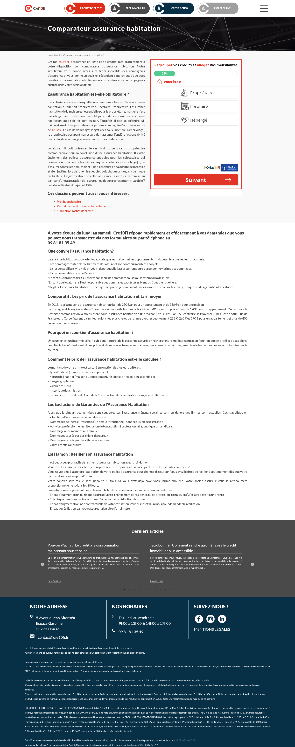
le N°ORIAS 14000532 (185, 740)
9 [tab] (165, 589)
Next (252, 564)
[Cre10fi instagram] (210, 619)
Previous (42, 564)
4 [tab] (140, 589)
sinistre (57, 130)
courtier (64, 62)
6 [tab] (150, 589)
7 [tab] (155, 589)
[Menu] (264, 8)
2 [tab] (129, 589)
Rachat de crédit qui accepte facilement (83, 206)
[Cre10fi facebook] (199, 619)
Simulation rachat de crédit (75, 211)
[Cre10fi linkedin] (222, 619)
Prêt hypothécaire (69, 201)
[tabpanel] (96, 563)
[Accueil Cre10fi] (35, 8)
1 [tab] (124, 589)
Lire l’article (54, 581)
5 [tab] (145, 589)
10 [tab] (170, 589)
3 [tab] (134, 589)
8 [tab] (160, 589)
